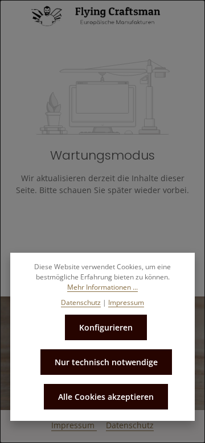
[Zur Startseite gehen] (103, 16)
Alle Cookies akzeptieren (106, 396)
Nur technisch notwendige (106, 362)
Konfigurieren (106, 327)
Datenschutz (130, 425)
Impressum (74, 425)
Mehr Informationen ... (102, 287)
